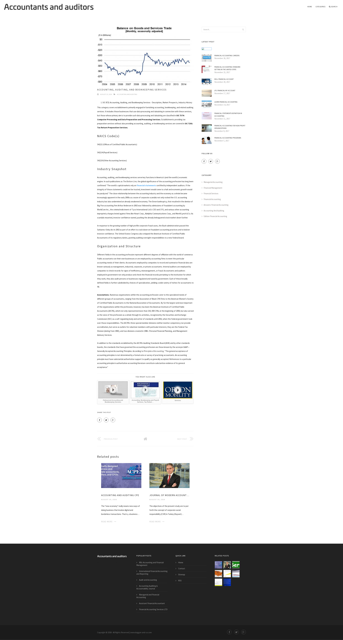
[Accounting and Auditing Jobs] (218, 573)
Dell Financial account (224, 79)
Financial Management (213, 188)
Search (334, 6)
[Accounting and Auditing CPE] (121, 475)
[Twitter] (106, 420)
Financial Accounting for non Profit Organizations (229, 127)
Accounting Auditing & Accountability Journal (147, 587)
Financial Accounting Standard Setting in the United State (227, 68)
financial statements (146, 185)
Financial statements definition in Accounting (228, 114)
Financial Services (211, 193)
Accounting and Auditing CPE (120, 495)
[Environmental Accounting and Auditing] (236, 565)
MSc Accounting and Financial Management (150, 563)
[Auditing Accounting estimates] (227, 582)
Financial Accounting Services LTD (153, 609)
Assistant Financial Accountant (152, 603)
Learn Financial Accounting (225, 102)
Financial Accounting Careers (226, 55)
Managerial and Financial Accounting (147, 596)
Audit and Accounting (148, 580)
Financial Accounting (212, 199)
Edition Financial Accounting (215, 216)
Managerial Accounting (213, 182)
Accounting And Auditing (127, 94)
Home (309, 6)
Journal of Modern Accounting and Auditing (169, 495)
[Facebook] (99, 420)
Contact (181, 568)
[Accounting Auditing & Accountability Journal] (218, 582)
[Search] (243, 29)
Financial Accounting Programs (227, 138)
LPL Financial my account (224, 90)
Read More (107, 521)
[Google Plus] (113, 420)
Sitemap (181, 574)
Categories (320, 6)
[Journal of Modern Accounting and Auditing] (169, 475)
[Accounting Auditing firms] (236, 573)
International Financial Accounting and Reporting (151, 572)
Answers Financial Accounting (216, 205)
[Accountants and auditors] (49, 5)
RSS (180, 580)
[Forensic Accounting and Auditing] (227, 573)
